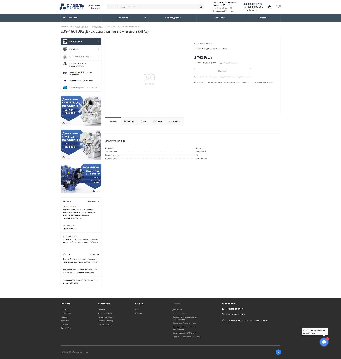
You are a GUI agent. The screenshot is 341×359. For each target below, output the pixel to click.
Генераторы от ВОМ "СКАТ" (184, 333)
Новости (64, 317)
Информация (104, 303)
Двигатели (177, 309)
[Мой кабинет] (269, 6)
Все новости (93, 201)
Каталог (176, 303)
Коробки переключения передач (186, 336)
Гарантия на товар (105, 320)
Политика (65, 324)
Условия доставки (105, 317)
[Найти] (201, 6)
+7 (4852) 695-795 (253, 6)
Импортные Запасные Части (184, 323)
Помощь (101, 309)
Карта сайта (66, 328)
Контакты (65, 309)
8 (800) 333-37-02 (252, 3)
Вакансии (65, 320)
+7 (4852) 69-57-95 (234, 309)
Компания (65, 303)
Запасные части (179, 313)
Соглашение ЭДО (105, 324)
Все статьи (94, 254)
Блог (137, 309)
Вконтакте (278, 352)
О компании (66, 313)
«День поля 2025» (70, 228)
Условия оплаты (105, 313)
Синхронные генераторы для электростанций (185, 318)
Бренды (138, 313)
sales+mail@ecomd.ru (225, 11)
